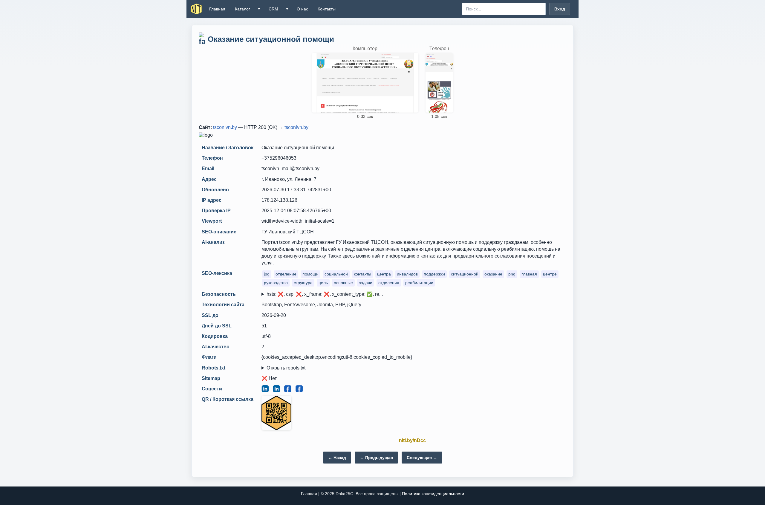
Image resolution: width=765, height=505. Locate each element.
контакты (362, 274)
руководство (276, 282)
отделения (388, 282)
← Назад (337, 457)
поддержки (434, 274)
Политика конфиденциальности (433, 493)
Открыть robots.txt (286, 367)
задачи (365, 282)
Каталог (242, 9)
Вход (559, 9)
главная (529, 274)
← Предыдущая (376, 457)
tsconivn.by (225, 127)
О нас (302, 9)
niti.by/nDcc (412, 440)
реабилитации (419, 282)
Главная (217, 9)
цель (323, 282)
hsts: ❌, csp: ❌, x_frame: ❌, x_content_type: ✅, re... (325, 294)
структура (303, 282)
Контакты (327, 9)
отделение (286, 274)
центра (384, 274)
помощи (310, 274)
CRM (273, 9)
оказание (493, 274)
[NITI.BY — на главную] (196, 9)
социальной (336, 274)
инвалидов (407, 274)
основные (343, 282)
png (511, 274)
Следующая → (422, 457)
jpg (267, 274)
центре (550, 274)
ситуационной (464, 274)
